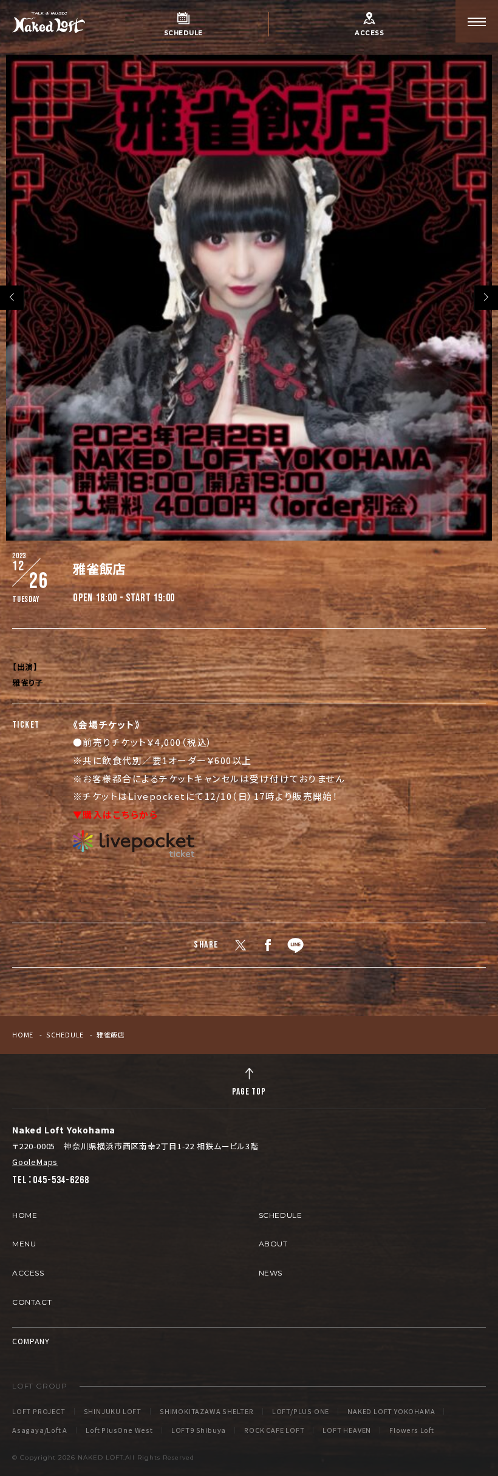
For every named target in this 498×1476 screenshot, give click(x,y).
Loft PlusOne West (119, 1430)
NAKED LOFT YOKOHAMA (391, 1411)
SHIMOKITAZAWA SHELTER (207, 1411)
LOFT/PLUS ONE (300, 1411)
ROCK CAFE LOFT (274, 1430)
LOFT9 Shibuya (198, 1430)
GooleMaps (35, 1161)
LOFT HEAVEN (346, 1430)
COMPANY (31, 1341)
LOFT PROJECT (39, 1411)
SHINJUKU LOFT (113, 1411)
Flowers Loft (411, 1430)
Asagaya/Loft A (39, 1430)
